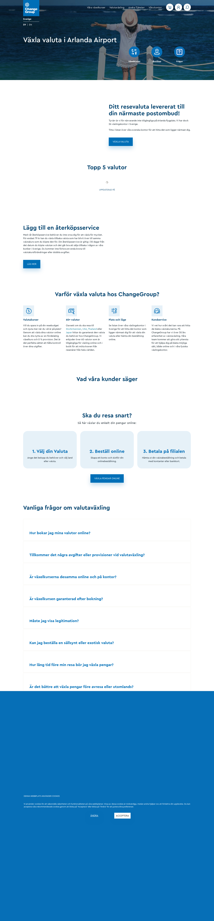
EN (30, 25)
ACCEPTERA (122, 816)
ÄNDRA (94, 815)
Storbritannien (73, 329)
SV (24, 25)
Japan (69, 332)
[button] (96, 8)
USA (84, 329)
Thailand (92, 329)
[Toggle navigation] (187, 7)
